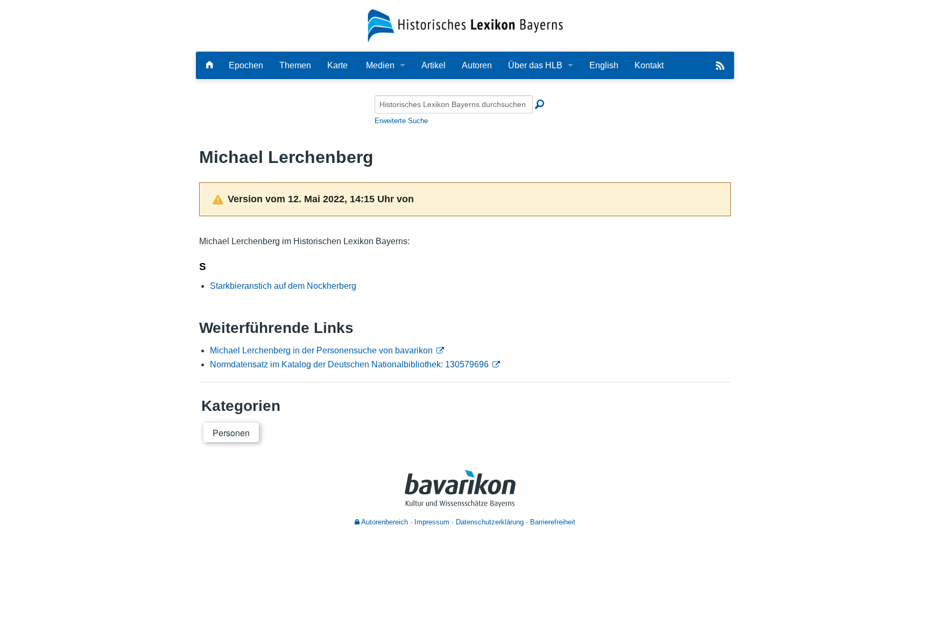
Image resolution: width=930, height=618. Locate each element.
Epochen (246, 65)
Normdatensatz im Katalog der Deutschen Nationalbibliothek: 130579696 (349, 364)
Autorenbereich (384, 522)
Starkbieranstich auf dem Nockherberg (283, 285)
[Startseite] (465, 25)
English (603, 65)
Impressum (431, 522)
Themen (295, 65)
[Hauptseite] (209, 65)
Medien (380, 65)
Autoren (477, 65)
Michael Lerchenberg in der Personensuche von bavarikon (321, 350)
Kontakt (649, 65)
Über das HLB (535, 65)
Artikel (433, 65)
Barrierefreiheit (552, 522)
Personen (231, 433)
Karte (337, 65)
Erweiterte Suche (401, 121)
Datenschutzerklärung (490, 522)
